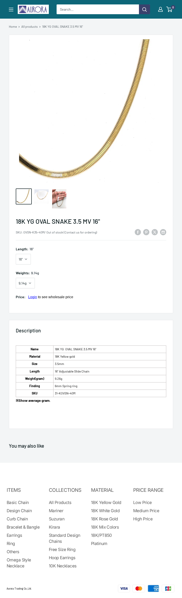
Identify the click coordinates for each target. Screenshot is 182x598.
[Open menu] (11, 9)
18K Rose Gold (104, 519)
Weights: (27, 273)
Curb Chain (17, 519)
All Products (60, 502)
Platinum (99, 543)
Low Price (142, 502)
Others (13, 551)
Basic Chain (18, 502)
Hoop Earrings (62, 557)
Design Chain (19, 510)
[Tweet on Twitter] (155, 231)
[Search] (144, 9)
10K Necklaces (63, 566)
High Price (142, 519)
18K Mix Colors (105, 527)
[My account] (160, 9)
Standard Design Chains (64, 538)
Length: (25, 249)
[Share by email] (163, 231)
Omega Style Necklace (19, 563)
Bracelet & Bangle (23, 527)
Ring (11, 543)
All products (29, 26)
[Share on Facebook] (138, 231)
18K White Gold (105, 510)
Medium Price (146, 510)
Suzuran (56, 519)
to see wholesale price (50, 297)
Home (13, 26)
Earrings (14, 535)
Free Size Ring (62, 549)
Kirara (54, 527)
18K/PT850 (101, 535)
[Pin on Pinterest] (146, 231)
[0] (169, 9)
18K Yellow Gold (106, 502)
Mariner (56, 510)
